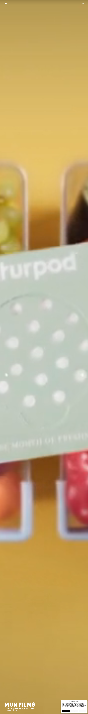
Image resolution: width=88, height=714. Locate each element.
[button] (83, 3)
